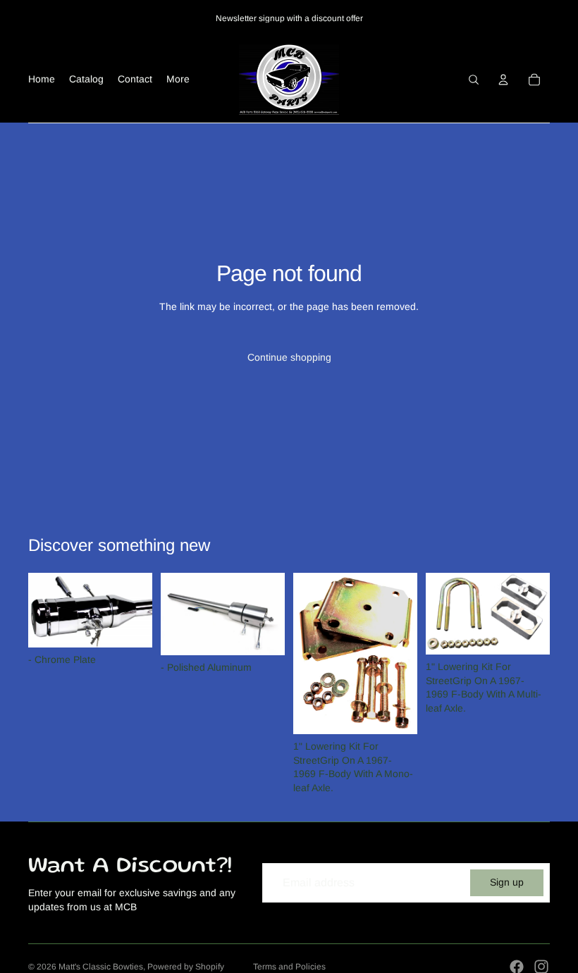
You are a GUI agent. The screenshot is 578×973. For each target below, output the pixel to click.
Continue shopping (289, 357)
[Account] (503, 79)
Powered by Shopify (185, 967)
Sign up (507, 882)
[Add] (130, 625)
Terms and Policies (289, 967)
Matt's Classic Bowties (101, 967)
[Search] (473, 79)
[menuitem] (178, 80)
